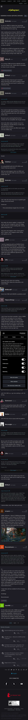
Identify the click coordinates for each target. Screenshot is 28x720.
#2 (24, 59)
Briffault (7, 75)
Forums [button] (3, 1)
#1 (24, 21)
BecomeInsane (9, 547)
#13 (24, 401)
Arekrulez (8, 21)
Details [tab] (14, 337)
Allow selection (14, 381)
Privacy (22, 708)
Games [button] (9, 1)
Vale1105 (7, 605)
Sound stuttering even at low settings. (14, 630)
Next (15, 623)
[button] (1, 6)
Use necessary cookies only (14, 385)
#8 (24, 240)
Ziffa (6, 260)
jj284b (7, 240)
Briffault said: (3, 214)
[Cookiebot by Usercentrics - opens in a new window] (19, 333)
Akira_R (7, 59)
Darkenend (8, 401)
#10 (24, 290)
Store (18, 1)
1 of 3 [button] (10, 623)
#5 (24, 135)
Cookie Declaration (11, 709)
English (15, 673)
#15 (24, 424)
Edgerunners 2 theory (10, 662)
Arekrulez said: (4, 141)
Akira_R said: (3, 99)
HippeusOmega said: (5, 490)
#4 (24, 93)
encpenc (7, 511)
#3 (24, 76)
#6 (24, 162)
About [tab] (22, 337)
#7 (24, 180)
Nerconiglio (8, 424)
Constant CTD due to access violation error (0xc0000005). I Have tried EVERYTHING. (14, 654)
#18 (24, 511)
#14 (24, 414)
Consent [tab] (6, 337)
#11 (24, 300)
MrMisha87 (8, 289)
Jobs (14, 1)
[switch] (23, 364)
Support (24, 1)
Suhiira (7, 414)
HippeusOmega (9, 300)
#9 (24, 260)
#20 (25, 606)
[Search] (25, 16)
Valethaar (8, 162)
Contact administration (8, 708)
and (7, 70)
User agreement (17, 708)
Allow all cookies (14, 377)
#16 (24, 454)
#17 (24, 485)
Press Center (18, 709)
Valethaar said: (4, 186)
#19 (25, 547)
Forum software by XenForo (11, 718)
